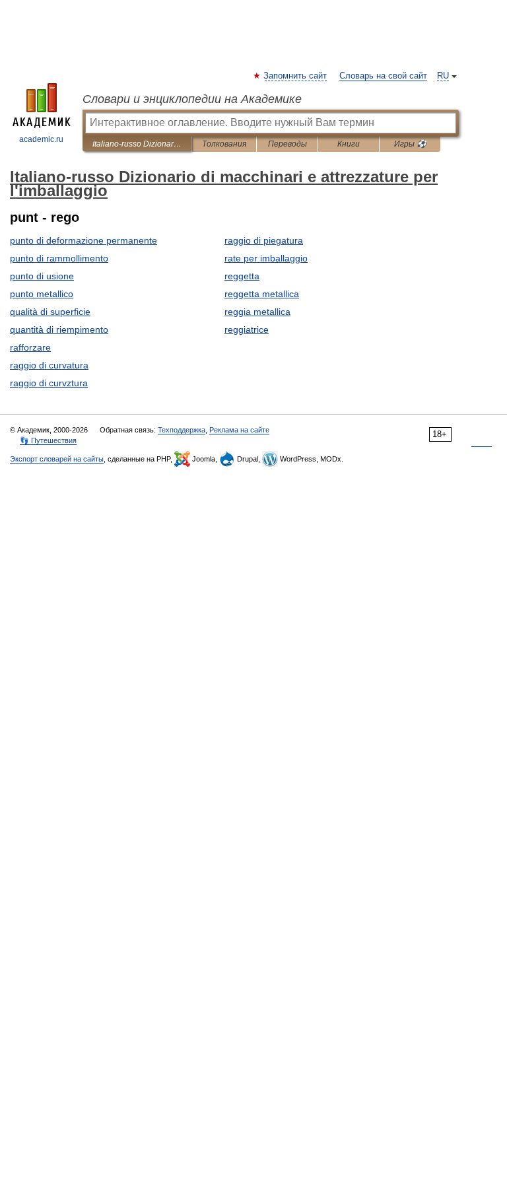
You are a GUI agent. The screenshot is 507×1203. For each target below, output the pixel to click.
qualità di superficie (50, 311)
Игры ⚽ (410, 144)
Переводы (287, 144)
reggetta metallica (261, 294)
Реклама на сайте (239, 430)
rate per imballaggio (266, 258)
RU (443, 76)
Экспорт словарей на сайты (57, 459)
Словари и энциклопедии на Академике (192, 99)
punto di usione (42, 276)
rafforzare (30, 347)
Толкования (224, 144)
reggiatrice (246, 329)
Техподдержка (181, 430)
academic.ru (41, 139)
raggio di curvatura (49, 365)
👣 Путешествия (48, 440)
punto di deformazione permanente (83, 240)
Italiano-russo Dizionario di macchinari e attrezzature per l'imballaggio (137, 144)
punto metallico (41, 294)
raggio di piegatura (263, 240)
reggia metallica (257, 311)
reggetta (241, 276)
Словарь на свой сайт (383, 76)
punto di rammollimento (59, 258)
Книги (348, 144)
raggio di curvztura (49, 383)
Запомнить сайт (296, 76)
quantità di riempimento (59, 329)
